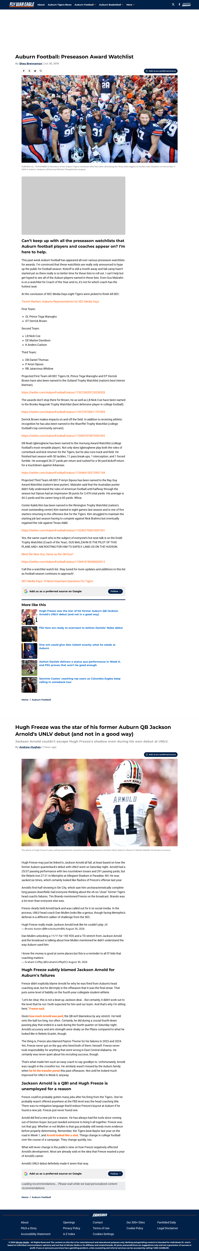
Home (25, 699)
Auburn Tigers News (59, 4)
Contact (98, 1222)
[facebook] (179, 4)
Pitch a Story (29, 1228)
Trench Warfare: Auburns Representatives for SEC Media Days (60, 301)
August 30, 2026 (75, 928)
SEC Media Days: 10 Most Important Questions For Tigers (57, 581)
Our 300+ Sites (135, 1222)
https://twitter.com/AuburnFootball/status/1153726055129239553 (63, 392)
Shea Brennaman (30, 63)
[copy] (41, 71)
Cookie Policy (134, 1228)
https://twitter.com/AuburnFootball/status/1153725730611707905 (63, 411)
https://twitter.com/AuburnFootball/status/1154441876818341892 (63, 435)
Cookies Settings (103, 1234)
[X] (173, 4)
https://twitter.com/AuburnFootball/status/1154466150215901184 (63, 472)
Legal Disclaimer (167, 1228)
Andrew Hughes (30, 747)
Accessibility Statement (35, 1234)
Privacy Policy (71, 1228)
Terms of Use (101, 1228)
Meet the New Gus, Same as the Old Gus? (47, 554)
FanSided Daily (166, 1222)
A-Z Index (69, 1234)
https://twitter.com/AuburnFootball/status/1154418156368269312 (63, 561)
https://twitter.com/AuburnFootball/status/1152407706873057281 (63, 530)
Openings (69, 1222)
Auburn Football (41, 699)
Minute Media (22, 1242)
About (41, 4)
